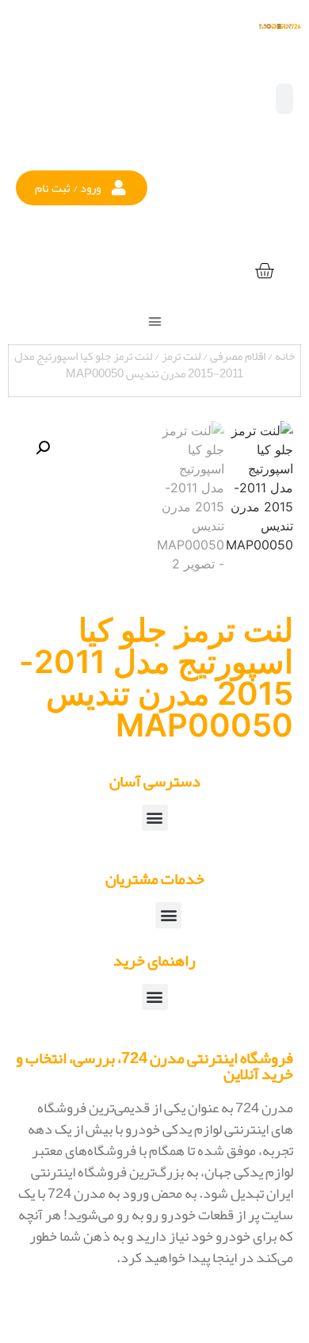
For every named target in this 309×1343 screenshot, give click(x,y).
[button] (81, 187)
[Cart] (264, 271)
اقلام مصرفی (237, 356)
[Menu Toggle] (155, 321)
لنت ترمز (181, 356)
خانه (285, 356)
